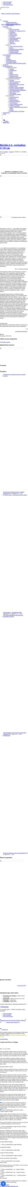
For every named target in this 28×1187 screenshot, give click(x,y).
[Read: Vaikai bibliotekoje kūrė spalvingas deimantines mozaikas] (15, 616)
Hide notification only (12, 1186)
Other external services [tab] (5, 1128)
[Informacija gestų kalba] (3, 117)
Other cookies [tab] (3, 1162)
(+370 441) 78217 (21, 985)
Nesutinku (5, 1039)
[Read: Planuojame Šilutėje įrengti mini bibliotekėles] (15, 735)
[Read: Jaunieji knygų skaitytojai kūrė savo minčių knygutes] (15, 376)
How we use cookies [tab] (5, 1048)
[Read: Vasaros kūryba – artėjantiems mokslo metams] (15, 495)
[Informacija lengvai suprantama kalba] (3, 115)
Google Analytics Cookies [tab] (6, 1111)
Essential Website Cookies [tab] (6, 1066)
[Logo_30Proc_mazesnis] (10, 13)
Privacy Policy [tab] (3, 1178)
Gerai (1, 1039)
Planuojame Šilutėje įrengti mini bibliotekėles (14, 853)
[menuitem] (15, 23)
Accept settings (3, 1186)
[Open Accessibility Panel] (3, 1183)
